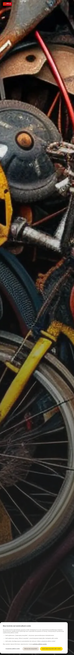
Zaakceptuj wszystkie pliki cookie (51, 648)
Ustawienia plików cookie (13, 648)
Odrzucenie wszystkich (30, 648)
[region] (34, 638)
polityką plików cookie (40, 644)
